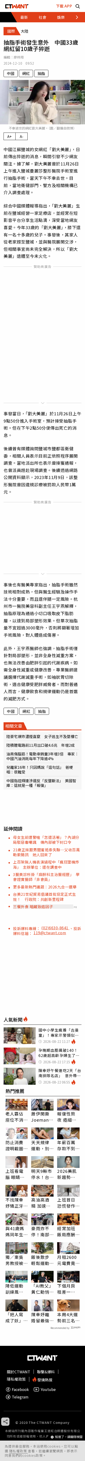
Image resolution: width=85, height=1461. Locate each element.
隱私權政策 (18, 1451)
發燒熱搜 (44, 1379)
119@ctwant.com (50, 932)
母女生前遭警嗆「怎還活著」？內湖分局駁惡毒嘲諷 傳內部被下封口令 (46, 839)
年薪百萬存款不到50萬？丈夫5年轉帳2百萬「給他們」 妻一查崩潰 (67, 1145)
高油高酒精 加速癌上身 (41, 1203)
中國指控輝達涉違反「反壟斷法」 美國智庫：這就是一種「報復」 (41, 783)
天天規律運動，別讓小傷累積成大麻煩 (40, 1145)
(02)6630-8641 (55, 928)
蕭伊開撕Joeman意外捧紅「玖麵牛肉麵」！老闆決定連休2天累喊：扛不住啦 (42, 1117)
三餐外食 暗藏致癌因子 (33, 906)
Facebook (20, 1389)
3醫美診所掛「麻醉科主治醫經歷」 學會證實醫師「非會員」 (46, 877)
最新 (24, 17)
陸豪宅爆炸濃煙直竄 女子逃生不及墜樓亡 (42, 736)
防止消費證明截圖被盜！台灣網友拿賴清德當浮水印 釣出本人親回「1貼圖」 (15, 1145)
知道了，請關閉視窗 (69, 1437)
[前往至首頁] (17, 6)
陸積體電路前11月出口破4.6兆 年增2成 (40, 745)
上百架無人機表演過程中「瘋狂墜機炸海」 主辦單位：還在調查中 (46, 864)
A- (21, 136)
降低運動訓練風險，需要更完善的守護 (14, 1289)
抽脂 (41, 73)
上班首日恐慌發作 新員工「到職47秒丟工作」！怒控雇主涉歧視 (68, 1203)
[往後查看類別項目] (74, 17)
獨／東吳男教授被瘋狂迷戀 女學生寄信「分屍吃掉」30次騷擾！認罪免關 (16, 1260)
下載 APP (64, 6)
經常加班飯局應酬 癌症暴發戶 (66, 1231)
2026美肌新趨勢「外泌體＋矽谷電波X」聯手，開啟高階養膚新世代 (67, 1174)
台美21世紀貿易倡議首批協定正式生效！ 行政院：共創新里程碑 (44, 896)
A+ (9, 136)
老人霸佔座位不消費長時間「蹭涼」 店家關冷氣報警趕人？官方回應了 (15, 1117)
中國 (10, 73)
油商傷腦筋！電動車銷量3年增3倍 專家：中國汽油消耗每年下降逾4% (42, 756)
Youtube (48, 1389)
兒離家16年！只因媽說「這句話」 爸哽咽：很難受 (39, 769)
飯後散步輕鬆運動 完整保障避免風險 (40, 1260)
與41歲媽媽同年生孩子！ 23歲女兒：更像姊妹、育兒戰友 (14, 1231)
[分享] (5, 1422)
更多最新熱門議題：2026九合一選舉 (44, 887)
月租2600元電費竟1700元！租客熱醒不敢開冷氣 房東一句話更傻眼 (67, 1260)
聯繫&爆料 (46, 1372)
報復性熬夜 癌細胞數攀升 (66, 1117)
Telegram (20, 1397)
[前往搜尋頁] (78, 6)
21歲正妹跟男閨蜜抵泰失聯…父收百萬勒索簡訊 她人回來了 (46, 852)
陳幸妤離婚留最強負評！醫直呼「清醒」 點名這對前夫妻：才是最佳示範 (41, 1317)
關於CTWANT (18, 1372)
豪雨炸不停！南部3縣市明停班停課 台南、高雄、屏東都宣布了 (41, 1231)
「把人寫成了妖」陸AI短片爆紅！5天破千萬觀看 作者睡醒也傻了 (16, 1317)
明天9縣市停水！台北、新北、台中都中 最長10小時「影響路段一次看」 (42, 1174)
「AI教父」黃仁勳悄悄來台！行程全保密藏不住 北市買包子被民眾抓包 (42, 1289)
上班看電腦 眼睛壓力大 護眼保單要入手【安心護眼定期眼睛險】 (15, 1174)
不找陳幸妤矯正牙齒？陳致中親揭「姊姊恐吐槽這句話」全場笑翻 (14, 1203)
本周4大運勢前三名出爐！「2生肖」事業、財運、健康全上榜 (67, 1317)
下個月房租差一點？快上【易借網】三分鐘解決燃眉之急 (67, 1289)
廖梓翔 (19, 57)
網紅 (26, 73)
